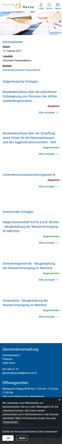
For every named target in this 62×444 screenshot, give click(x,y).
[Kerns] (18, 5)
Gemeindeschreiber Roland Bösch (21, 70)
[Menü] (58, 5)
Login (41, 7)
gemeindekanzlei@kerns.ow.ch (19, 372)
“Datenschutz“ (10, 422)
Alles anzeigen (47, 112)
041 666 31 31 (10, 369)
